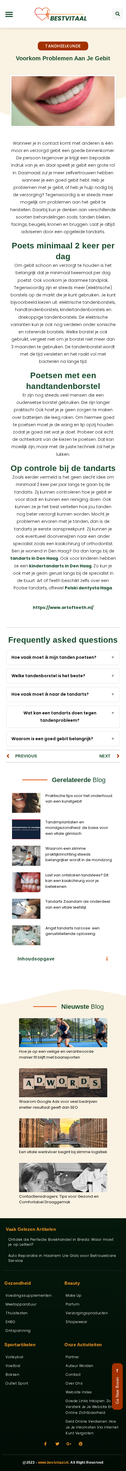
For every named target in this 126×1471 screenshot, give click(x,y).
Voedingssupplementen (29, 1295)
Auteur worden (79, 1365)
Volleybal (14, 1356)
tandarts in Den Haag (34, 558)
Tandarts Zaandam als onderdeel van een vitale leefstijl (77, 904)
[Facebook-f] (45, 1444)
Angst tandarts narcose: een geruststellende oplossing (72, 931)
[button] (9, 14)
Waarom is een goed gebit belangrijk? (63, 739)
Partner (72, 1356)
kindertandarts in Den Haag (60, 566)
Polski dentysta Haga (88, 588)
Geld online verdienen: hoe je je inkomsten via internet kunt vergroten (92, 1427)
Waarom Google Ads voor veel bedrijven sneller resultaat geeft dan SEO (58, 1104)
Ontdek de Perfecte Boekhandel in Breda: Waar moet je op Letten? (60, 1242)
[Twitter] (57, 1444)
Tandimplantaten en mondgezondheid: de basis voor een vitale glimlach (76, 827)
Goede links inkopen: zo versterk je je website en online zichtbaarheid (89, 1406)
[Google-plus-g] (69, 1444)
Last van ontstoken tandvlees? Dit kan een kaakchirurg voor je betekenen (76, 880)
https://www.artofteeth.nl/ (63, 607)
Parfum (72, 1304)
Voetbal (13, 1365)
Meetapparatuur (21, 1304)
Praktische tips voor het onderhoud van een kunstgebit (78, 798)
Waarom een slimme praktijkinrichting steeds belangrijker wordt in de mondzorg (78, 854)
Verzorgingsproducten (87, 1312)
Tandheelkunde (63, 46)
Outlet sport (17, 1383)
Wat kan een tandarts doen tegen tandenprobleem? (69, 716)
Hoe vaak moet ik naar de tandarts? (63, 694)
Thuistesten (17, 1312)
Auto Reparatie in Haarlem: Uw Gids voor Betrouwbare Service (62, 1258)
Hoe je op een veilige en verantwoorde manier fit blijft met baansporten (56, 1054)
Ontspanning (18, 1330)
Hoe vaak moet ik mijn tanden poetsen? (63, 657)
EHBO (10, 1321)
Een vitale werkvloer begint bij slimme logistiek (63, 1152)
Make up (74, 1295)
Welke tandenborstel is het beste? (63, 676)
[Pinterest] (81, 1444)
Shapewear (76, 1321)
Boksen (12, 1374)
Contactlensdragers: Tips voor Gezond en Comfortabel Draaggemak (59, 1199)
